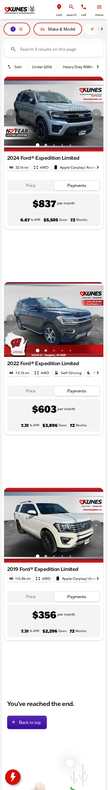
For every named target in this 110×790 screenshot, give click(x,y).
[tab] (30, 185)
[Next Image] (96, 114)
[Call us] (84, 7)
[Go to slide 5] (70, 145)
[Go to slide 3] (54, 145)
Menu (99, 15)
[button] (59, 9)
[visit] (59, 7)
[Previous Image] (11, 114)
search (71, 15)
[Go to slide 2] (46, 145)
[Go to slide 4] (62, 145)
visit (59, 15)
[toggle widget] (12, 777)
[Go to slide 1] (38, 145)
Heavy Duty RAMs (78, 67)
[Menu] (99, 7)
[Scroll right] (101, 29)
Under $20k (42, 67)
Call (83, 15)
